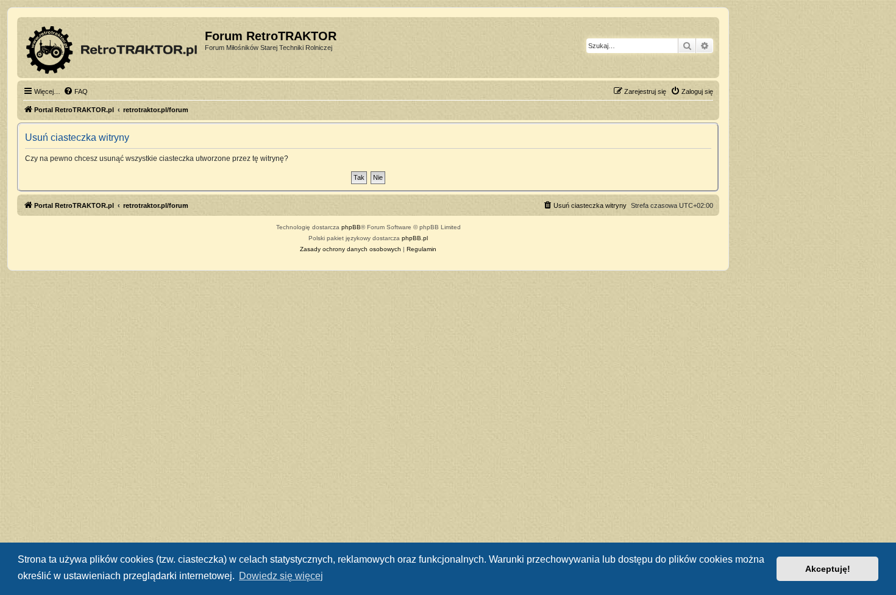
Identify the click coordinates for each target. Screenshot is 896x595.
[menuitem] (75, 91)
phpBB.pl (415, 238)
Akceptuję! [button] (827, 569)
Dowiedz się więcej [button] (281, 576)
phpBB (351, 227)
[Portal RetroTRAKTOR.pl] (112, 47)
